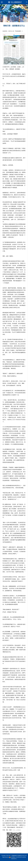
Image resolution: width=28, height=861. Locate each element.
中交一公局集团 (17, 830)
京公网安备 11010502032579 (16, 857)
